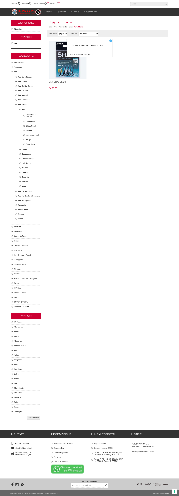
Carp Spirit (18, 412)
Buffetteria (18, 231)
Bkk (15, 43)
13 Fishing (18, 322)
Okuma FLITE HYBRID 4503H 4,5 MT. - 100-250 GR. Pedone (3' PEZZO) (109, 454)
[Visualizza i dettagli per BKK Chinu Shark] (67, 60)
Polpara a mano (100, 443)
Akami (16, 336)
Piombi (16, 297)
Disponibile (18, 29)
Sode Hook (30, 144)
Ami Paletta (22, 104)
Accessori (18, 67)
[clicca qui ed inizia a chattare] (67, 474)
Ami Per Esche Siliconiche (29, 196)
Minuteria (17, 269)
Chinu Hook (31, 121)
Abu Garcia (18, 327)
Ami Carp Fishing (25, 77)
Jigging (21, 214)
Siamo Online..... (140, 444)
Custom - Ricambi (21, 246)
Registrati (14, 3)
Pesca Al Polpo (20, 293)
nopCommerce (164, 493)
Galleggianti (18, 260)
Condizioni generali (61, 453)
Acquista (75, 75)
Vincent (25, 182)
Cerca (165, 4)
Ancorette (22, 205)
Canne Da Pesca (20, 236)
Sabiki (20, 219)
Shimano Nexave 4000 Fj (103, 448)
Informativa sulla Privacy (63, 443)
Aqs (15, 350)
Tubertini (25, 177)
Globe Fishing (28, 159)
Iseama (29, 131)
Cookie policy (59, 448)
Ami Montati (23, 95)
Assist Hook (23, 210)
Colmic (25, 149)
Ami (15, 72)
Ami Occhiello (24, 100)
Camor (16, 407)
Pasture (17, 283)
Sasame (25, 172)
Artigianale (18, 360)
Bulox (16, 402)
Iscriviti (75, 45)
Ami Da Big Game (25, 86)
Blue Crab (18, 393)
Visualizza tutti (33, 418)
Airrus (16, 332)
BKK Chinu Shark (57, 82)
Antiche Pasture (20, 346)
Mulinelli (17, 274)
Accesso (25, 3)
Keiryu (28, 140)
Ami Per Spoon (24, 200)
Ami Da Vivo (23, 91)
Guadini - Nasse (20, 264)
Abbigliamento (19, 62)
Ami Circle (22, 81)
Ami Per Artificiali (25, 191)
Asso (16, 365)
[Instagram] (17, 484)
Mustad (25, 168)
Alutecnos (18, 341)
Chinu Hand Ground (31, 116)
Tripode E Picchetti (21, 307)
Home (50, 27)
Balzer (16, 374)
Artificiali (17, 227)
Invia (106, 485)
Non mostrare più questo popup (81, 54)
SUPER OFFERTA (21, 302)
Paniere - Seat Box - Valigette (25, 279)
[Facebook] (12, 484)
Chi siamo (57, 457)
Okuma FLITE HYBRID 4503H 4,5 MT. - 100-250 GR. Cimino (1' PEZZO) (109, 460)
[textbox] (147, 4)
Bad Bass (18, 369)
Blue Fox (17, 397)
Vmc (24, 186)
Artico (16, 355)
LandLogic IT (54, 493)
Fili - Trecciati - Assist (22, 255)
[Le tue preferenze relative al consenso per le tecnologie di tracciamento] (174, 491)
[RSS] (23, 484)
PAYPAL (17, 288)
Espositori (18, 250)
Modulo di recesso (61, 462)
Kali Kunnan (27, 163)
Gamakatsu (26, 154)
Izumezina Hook (32, 135)
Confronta (61, 75)
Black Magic (19, 388)
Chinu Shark (31, 126)
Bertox (16, 379)
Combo (17, 241)
